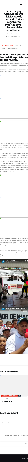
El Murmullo (4, 395)
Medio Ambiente (13, 395)
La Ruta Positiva (13, 35)
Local (12, 45)
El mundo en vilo (7, 401)
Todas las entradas (15, 34)
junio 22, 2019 (18, 45)
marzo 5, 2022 (4, 398)
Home (8, 34)
